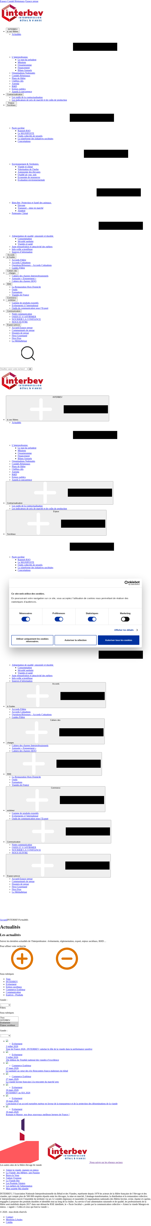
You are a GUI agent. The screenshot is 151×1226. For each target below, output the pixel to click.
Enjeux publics (19, 89)
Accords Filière (19, 260)
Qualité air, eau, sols (27, 174)
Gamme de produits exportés (25, 303)
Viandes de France (20, 295)
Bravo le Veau (12, 1175)
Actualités (16, 34)
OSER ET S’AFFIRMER (24, 316)
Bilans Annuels (25, 70)
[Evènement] (9, 1023)
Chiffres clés (17, 81)
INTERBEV (12, 981)
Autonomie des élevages (29, 172)
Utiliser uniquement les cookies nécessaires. (32, 640)
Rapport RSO (24, 130)
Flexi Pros (16, 338)
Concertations (24, 141)
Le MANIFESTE (26, 133)
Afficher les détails (124, 630)
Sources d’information (22, 252)
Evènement (11, 984)
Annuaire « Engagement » (24, 278)
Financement (24, 67)
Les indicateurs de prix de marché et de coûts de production (39, 100)
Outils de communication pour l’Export (30, 308)
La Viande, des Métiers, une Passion (23, 1172)
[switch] (59, 619)
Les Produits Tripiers (15, 1183)
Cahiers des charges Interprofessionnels (30, 276)
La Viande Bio (13, 1180)
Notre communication (22, 314)
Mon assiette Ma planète (17, 1188)
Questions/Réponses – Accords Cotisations (32, 265)
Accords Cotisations (21, 262)
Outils (14, 289)
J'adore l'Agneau (13, 1178)
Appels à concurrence (22, 91)
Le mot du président (27, 59)
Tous (8, 979)
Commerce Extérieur (15, 989)
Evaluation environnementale (31, 180)
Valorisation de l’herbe (28, 169)
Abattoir (21, 210)
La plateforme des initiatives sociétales (35, 138)
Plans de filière (19, 78)
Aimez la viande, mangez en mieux (22, 1170)
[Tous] (9, 1018)
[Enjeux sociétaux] (9, 1025)
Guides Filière (18, 268)
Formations (17, 292)
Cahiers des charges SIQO (24, 281)
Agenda (15, 83)
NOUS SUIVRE (20, 322)
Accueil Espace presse (22, 327)
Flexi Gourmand (19, 335)
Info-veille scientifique (22, 249)
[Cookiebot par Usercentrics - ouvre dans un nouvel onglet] (127, 583)
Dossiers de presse (20, 333)
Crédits (9, 1222)
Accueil (3, 920)
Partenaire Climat (20, 213)
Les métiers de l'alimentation (19, 1186)
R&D (14, 86)
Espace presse (31, 1)
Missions (22, 62)
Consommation (25, 238)
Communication (13, 992)
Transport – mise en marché (30, 208)
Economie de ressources (29, 177)
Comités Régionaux (21, 75)
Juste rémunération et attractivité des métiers (32, 246)
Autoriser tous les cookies (118, 640)
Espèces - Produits (14, 995)
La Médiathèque (19, 341)
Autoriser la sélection (76, 640)
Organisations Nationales (23, 73)
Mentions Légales (14, 1219)
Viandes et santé (25, 244)
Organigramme (25, 65)
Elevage (21, 205)
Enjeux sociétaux (14, 987)
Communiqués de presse (23, 330)
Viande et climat (25, 166)
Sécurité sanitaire (25, 241)
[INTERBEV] (9, 1020)
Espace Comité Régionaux (12, 1)
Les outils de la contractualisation (27, 97)
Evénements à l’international (25, 305)
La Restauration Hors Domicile (26, 287)
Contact (9, 1217)
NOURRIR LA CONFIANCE (26, 319)
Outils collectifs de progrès (30, 136)
